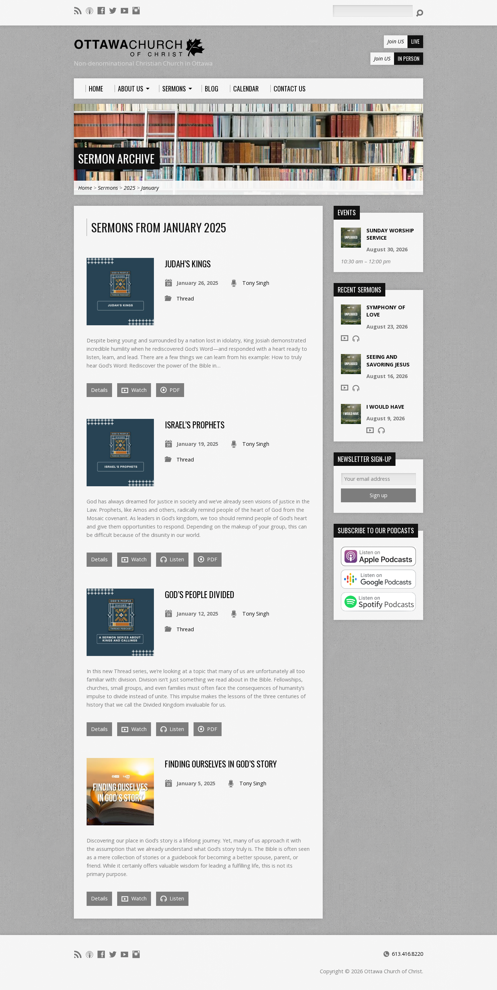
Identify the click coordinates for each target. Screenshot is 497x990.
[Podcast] (89, 10)
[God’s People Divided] (120, 651)
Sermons (108, 187)
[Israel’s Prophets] (120, 482)
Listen (176, 559)
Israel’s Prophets (194, 425)
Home (85, 187)
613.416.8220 (407, 953)
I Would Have (385, 406)
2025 (129, 187)
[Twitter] (112, 10)
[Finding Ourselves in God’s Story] (120, 821)
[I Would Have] (351, 419)
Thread (185, 298)
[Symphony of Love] (351, 320)
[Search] (419, 13)
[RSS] (77, 10)
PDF (174, 389)
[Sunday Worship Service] (351, 243)
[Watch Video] (344, 338)
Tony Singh (255, 282)
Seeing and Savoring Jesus (388, 360)
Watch (138, 389)
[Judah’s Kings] (120, 320)
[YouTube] (124, 10)
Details (99, 389)
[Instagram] (136, 10)
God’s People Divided (199, 594)
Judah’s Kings (188, 264)
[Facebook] (101, 10)
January (150, 187)
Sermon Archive (116, 158)
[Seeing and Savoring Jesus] (351, 370)
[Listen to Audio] (356, 338)
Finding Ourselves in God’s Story (221, 764)
